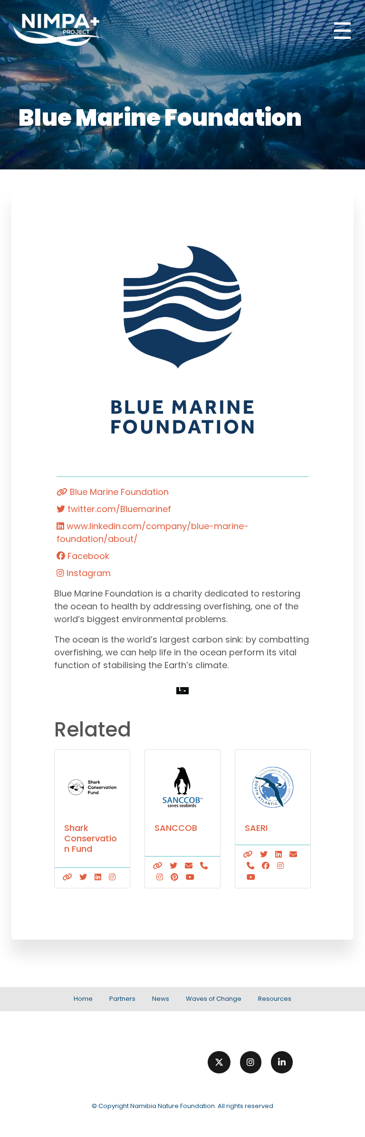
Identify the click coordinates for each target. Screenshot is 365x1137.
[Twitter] (219, 1062)
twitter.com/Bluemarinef (118, 509)
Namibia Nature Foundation (172, 1105)
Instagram (87, 573)
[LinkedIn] (282, 1062)
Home (83, 998)
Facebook (87, 556)
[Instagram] (251, 1062)
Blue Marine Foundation (118, 492)
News (160, 998)
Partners (122, 998)
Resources (274, 998)
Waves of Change (213, 998)
